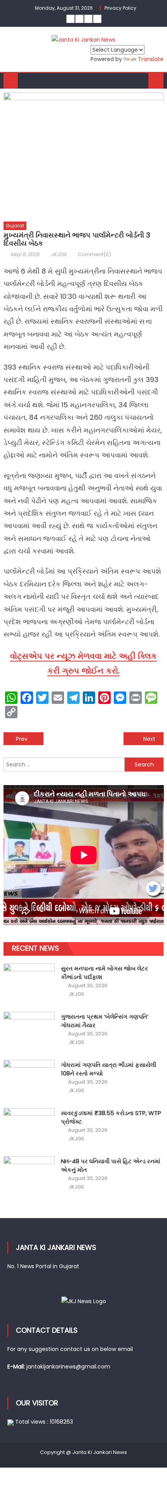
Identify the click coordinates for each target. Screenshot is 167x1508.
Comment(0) (94, 254)
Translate (151, 59)
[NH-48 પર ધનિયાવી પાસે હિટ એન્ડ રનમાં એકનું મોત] (29, 1175)
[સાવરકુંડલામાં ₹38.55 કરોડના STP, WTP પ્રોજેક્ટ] (29, 1127)
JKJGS (58, 254)
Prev (22, 739)
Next (149, 739)
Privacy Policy (120, 8)
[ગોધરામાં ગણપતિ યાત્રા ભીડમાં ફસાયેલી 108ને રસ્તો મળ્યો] (29, 1079)
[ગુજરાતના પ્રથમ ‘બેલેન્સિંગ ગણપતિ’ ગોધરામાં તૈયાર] (29, 1031)
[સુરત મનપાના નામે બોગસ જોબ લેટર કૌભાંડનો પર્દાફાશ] (29, 982)
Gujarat (15, 225)
